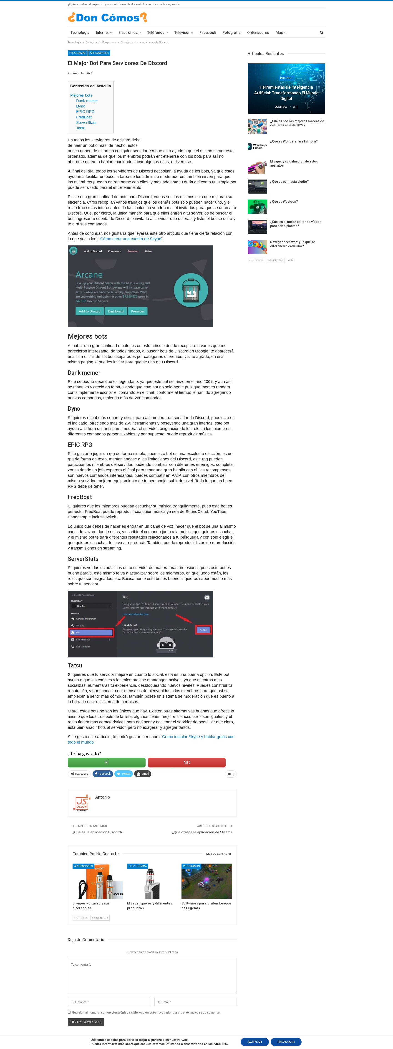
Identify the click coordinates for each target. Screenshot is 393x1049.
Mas (279, 32)
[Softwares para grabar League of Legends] (206, 881)
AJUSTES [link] (220, 1044)
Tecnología (80, 32)
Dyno (80, 106)
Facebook (207, 32)
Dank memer (87, 101)
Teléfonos (155, 32)
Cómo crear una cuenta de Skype (130, 239)
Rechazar (286, 1042)
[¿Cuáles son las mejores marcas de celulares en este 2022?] (257, 126)
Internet (102, 32)
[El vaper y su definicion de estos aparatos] (257, 166)
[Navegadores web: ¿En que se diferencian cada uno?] (257, 247)
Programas (77, 53)
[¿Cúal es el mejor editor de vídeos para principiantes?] (257, 227)
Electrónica (127, 32)
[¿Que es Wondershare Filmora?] (257, 146)
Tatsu (80, 128)
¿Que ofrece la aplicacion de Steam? (202, 832)
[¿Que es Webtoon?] (257, 207)
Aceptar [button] (254, 1042)
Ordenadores (258, 32)
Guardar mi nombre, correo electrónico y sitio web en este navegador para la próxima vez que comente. (146, 1012)
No (186, 762)
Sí (106, 762)
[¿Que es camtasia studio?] (257, 187)
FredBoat (84, 117)
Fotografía (232, 32)
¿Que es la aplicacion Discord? (97, 832)
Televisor (182, 32)
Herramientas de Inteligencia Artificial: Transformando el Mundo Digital (286, 93)
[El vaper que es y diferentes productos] (152, 881)
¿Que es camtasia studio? (289, 181)
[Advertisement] (192, 113)
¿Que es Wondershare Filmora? (294, 141)
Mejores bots (81, 95)
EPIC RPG (85, 112)
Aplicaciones (99, 53)
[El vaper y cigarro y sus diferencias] (98, 881)
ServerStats (86, 122)
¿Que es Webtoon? (284, 201)
